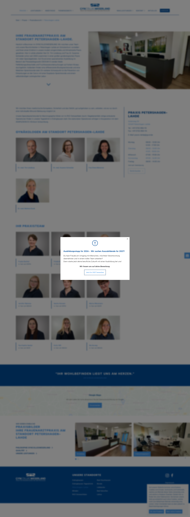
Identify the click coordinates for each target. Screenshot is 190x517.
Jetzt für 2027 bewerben (95, 272)
